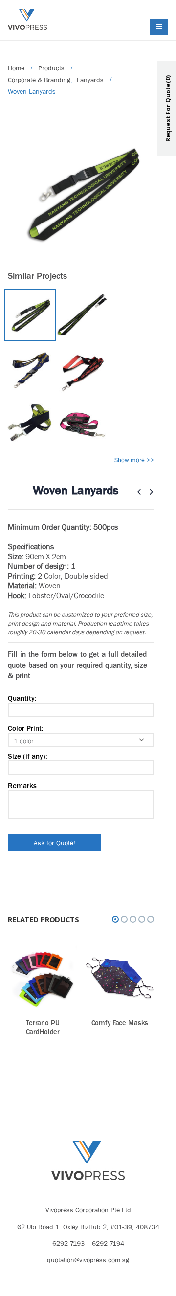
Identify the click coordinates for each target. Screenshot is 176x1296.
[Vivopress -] (27, 19)
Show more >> (134, 460)
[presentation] (10, 193)
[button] (115, 919)
